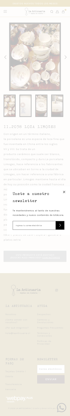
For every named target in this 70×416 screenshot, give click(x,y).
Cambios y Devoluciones (45, 321)
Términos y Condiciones (44, 334)
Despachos (44, 314)
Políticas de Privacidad (44, 342)
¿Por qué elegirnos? (17, 327)
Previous (5, 56)
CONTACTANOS (51, 257)
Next (65, 56)
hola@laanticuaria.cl (17, 333)
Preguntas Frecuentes (50, 327)
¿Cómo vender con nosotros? (16, 321)
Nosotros (10, 314)
